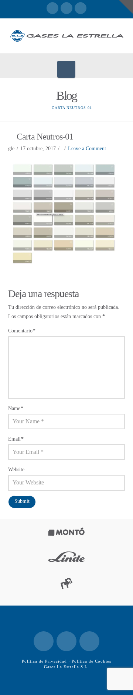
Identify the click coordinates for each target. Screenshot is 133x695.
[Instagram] (80, 8)
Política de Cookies (91, 661)
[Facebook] (52, 8)
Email (16, 439)
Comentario (22, 331)
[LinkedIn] (66, 8)
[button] (66, 69)
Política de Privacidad (44, 661)
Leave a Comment (87, 148)
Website (16, 469)
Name (16, 408)
